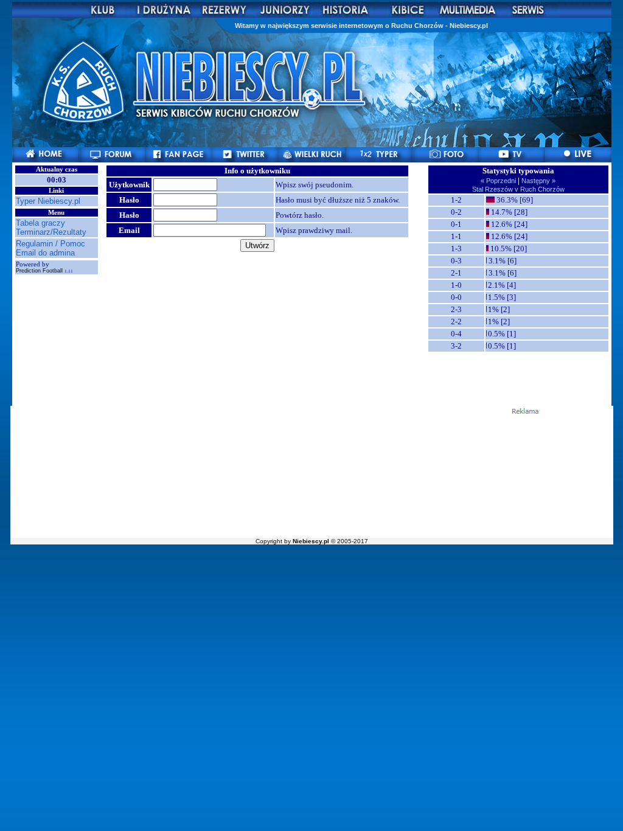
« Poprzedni (499, 180)
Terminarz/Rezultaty (51, 232)
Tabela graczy (40, 223)
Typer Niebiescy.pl (48, 201)
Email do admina (45, 252)
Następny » (537, 180)
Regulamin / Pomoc (50, 243)
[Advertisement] (311, 475)
